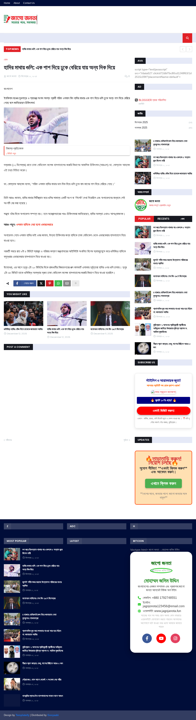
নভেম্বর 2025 (163, 127)
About (17, 3)
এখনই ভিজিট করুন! (164, 411)
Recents (163, 218)
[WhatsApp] (58, 283)
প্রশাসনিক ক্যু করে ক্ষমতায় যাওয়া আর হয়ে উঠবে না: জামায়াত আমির (172, 310)
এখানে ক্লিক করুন (163, 483)
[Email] (67, 283)
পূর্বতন (125, 440)
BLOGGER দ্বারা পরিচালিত (152, 100)
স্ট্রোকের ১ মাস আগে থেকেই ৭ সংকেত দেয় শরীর (41, 679)
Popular (144, 218)
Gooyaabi (53, 715)
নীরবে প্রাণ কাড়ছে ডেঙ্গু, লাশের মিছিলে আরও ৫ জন (172, 345)
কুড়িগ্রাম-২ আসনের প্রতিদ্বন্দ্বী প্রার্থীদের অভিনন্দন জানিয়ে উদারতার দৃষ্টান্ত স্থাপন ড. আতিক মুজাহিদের (170, 328)
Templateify (22, 715)
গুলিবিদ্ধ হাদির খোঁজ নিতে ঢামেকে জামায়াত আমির (23, 329)
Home (7, 3)
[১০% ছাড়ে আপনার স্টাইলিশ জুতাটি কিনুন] (163, 391)
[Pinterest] (50, 283)
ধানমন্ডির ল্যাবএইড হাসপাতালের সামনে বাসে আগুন (42, 696)
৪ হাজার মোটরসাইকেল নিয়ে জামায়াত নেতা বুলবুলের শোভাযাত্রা (170, 142)
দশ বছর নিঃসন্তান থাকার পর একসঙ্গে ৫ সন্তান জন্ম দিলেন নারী (171, 159)
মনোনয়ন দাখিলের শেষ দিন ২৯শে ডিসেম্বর (107, 329)
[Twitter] (41, 283)
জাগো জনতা (154, 201)
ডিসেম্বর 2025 (163, 122)
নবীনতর (9, 440)
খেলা (183, 218)
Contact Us (29, 3)
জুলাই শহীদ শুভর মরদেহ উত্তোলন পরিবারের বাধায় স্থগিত (45, 49)
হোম (5, 59)
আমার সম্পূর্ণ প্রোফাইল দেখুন (160, 205)
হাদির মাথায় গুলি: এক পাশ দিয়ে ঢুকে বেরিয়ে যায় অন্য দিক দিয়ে (65, 330)
